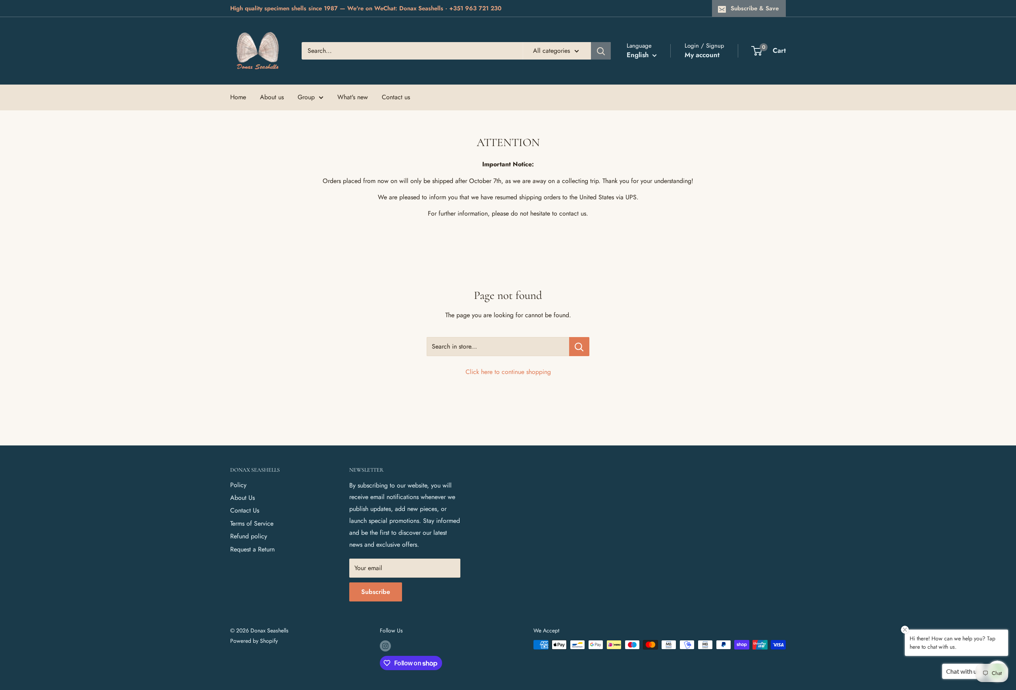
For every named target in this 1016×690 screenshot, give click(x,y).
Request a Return (252, 549)
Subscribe (375, 591)
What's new (352, 97)
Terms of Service (251, 523)
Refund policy (248, 536)
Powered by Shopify (254, 641)
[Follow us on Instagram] (385, 645)
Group (306, 97)
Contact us (396, 97)
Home (238, 97)
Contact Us (244, 510)
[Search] (601, 51)
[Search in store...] (579, 346)
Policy (238, 485)
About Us (242, 497)
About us (272, 97)
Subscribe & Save (755, 8)
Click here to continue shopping (508, 371)
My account (702, 55)
